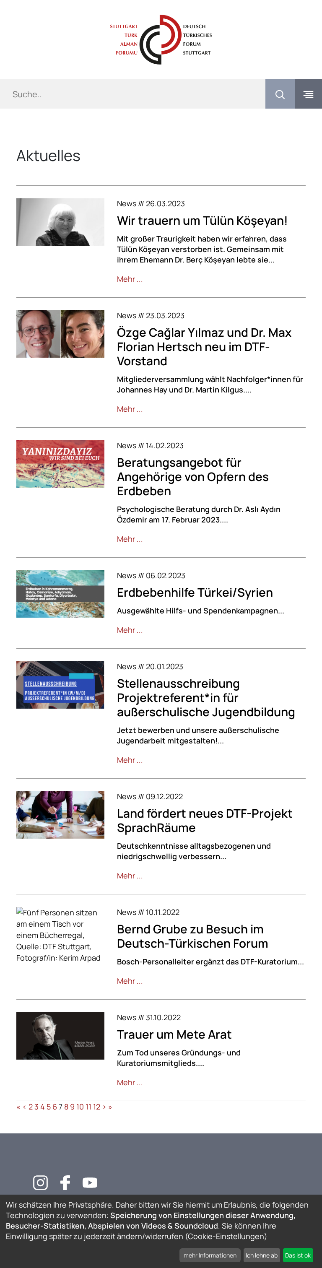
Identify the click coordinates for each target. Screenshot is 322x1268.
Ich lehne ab (262, 1255)
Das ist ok (298, 1255)
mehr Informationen (210, 1255)
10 (80, 1107)
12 (96, 1107)
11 (88, 1107)
